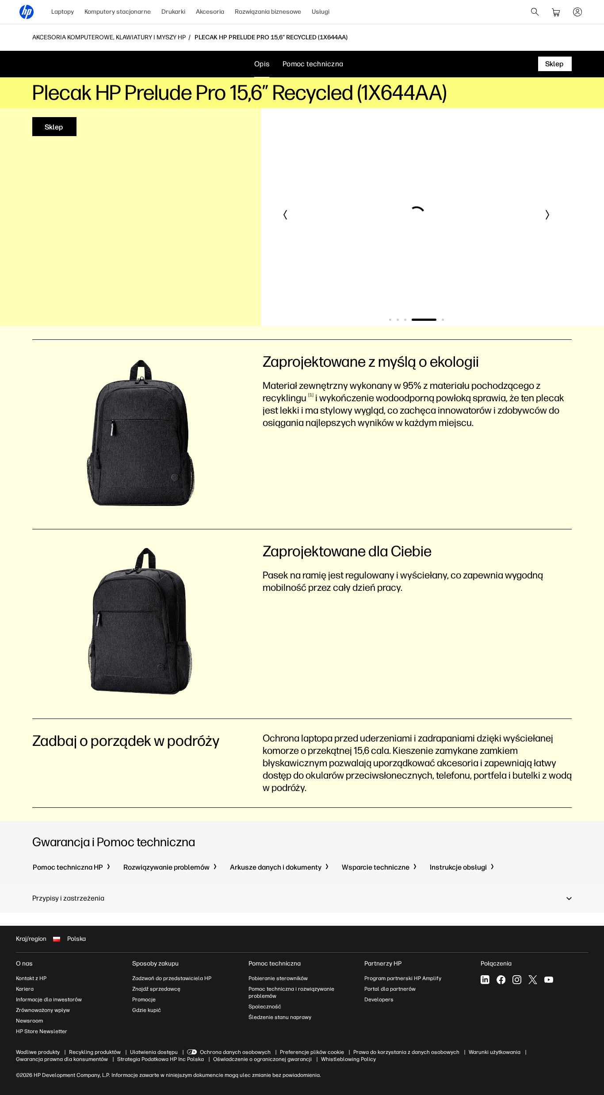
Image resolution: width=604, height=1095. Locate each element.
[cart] (556, 12)
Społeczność (264, 1007)
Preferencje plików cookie (312, 1052)
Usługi (320, 11)
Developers (379, 999)
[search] (535, 12)
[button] (285, 214)
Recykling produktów (95, 1052)
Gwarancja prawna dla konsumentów (62, 1059)
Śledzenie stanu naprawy (279, 1017)
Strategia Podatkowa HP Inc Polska (160, 1059)
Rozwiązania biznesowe (268, 11)
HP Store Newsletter (41, 1031)
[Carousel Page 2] (398, 320)
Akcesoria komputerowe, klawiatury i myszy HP (109, 37)
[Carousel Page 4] (413, 320)
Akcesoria (210, 11)
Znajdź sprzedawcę (156, 989)
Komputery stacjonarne (117, 11)
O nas (24, 963)
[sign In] (577, 12)
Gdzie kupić (146, 1010)
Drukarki (173, 11)
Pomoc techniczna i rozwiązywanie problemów (291, 992)
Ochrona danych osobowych (235, 1052)
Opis (261, 64)
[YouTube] (548, 979)
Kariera (25, 989)
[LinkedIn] (485, 979)
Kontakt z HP (31, 978)
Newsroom (29, 1021)
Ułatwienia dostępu (154, 1052)
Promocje (144, 999)
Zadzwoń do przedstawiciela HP (171, 978)
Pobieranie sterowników (278, 978)
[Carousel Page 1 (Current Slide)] (390, 320)
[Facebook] (501, 979)
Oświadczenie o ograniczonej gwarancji (262, 1059)
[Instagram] (516, 979)
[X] (532, 979)
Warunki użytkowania (494, 1052)
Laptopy (62, 11)
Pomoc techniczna (313, 64)
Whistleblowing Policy (348, 1059)
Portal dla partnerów (390, 989)
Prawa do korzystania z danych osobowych (406, 1052)
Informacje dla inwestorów (49, 999)
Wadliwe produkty (38, 1052)
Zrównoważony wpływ (43, 1010)
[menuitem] (62, 12)
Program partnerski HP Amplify (402, 978)
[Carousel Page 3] (405, 320)
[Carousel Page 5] (431, 320)
